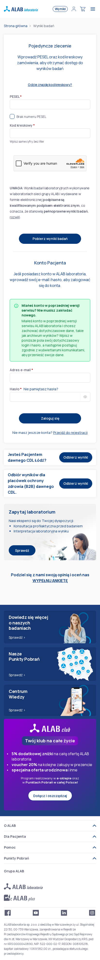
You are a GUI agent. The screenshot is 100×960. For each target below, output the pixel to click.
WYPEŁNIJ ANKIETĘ (50, 580)
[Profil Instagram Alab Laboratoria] (92, 913)
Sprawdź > (17, 637)
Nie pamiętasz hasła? (41, 389)
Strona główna (15, 25)
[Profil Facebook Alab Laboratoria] (8, 913)
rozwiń (15, 217)
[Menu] (94, 9)
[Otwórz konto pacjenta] (74, 9)
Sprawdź (22, 550)
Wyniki (60, 9)
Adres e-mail (21, 370)
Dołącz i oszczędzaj (50, 795)
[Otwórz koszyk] (83, 9)
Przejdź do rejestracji (70, 432)
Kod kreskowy (22, 125)
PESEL (16, 96)
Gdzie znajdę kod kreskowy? (50, 84)
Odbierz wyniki (75, 457)
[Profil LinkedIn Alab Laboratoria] (64, 913)
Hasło (16, 389)
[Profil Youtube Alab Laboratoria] (36, 913)
